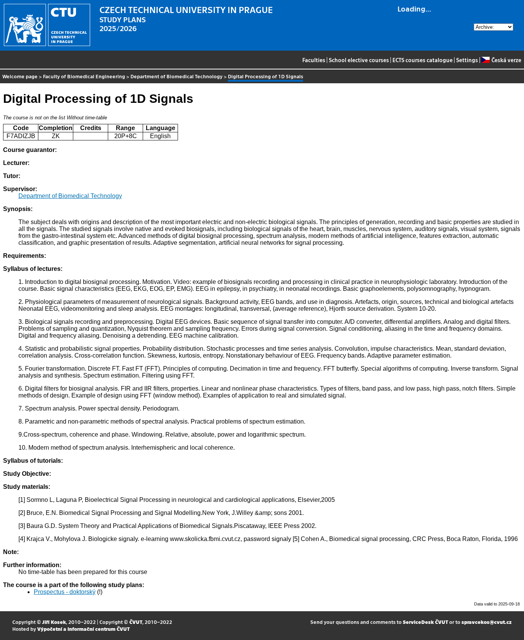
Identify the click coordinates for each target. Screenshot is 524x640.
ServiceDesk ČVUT (425, 622)
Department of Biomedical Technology (176, 76)
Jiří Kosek (54, 622)
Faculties (313, 59)
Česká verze (506, 59)
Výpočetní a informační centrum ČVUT (83, 629)
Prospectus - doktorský (65, 592)
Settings (467, 59)
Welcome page (20, 76)
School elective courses (359, 59)
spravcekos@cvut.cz (486, 622)
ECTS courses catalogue (422, 59)
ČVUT (135, 622)
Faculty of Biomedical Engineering (84, 76)
